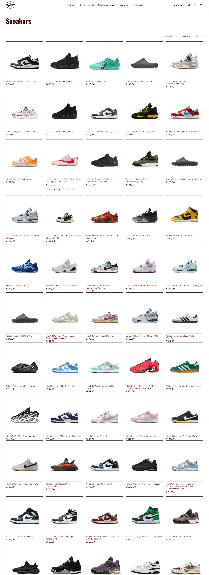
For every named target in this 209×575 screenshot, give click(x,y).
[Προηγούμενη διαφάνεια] (50, 60)
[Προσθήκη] (38, 228)
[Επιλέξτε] (38, 74)
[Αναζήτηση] (189, 5)
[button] (185, 36)
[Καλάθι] (201, 5)
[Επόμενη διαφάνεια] (79, 60)
